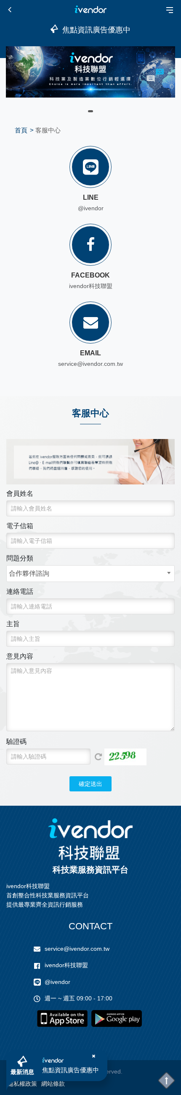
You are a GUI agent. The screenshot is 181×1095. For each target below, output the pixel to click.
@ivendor (91, 208)
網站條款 (53, 1084)
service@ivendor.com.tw (77, 948)
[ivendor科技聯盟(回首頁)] (90, 839)
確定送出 (90, 783)
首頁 (21, 130)
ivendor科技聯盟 (90, 286)
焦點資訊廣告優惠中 (70, 1070)
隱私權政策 (22, 1084)
